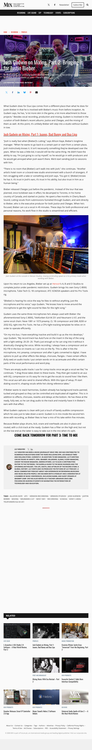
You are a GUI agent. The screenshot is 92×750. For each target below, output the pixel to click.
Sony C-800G (75, 499)
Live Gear (7, 641)
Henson (56, 283)
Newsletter (64, 4)
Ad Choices (28, 728)
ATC (26, 496)
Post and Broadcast (39, 675)
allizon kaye (16, 496)
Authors (42, 725)
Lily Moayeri (9, 83)
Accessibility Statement (58, 728)
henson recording (39, 496)
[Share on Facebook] (13, 92)
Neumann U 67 (27, 499)
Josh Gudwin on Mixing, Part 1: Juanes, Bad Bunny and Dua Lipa (40, 134)
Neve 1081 (41, 499)
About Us (9, 725)
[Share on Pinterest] (31, 92)
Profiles (24, 32)
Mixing (15, 499)
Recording (21, 12)
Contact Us (19, 725)
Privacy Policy (60, 725)
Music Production (68, 641)
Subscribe (77, 4)
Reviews (64, 707)
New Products (66, 675)
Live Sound (32, 12)
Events (58, 12)
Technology (48, 12)
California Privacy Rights (75, 725)
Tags (35, 725)
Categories (28, 725)
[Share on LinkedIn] (19, 92)
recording (52, 499)
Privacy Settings (73, 728)
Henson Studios (58, 496)
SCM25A (63, 499)
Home (5, 32)
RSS (46, 728)
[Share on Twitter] (7, 92)
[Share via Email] (37, 92)
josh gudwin (74, 496)
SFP (40, 12)
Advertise (50, 725)
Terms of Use (17, 728)
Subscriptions (69, 12)
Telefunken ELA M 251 (14, 502)
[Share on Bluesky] (25, 92)
